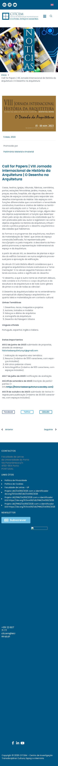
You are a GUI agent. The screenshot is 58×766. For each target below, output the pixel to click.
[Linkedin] (10, 5)
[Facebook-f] (12, 743)
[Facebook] (4, 5)
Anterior (9, 429)
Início (4, 75)
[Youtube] (15, 5)
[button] (8, 412)
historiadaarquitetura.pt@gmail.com (20, 350)
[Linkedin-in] (17, 743)
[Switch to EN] (52, 5)
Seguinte (48, 429)
